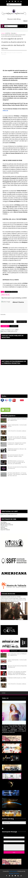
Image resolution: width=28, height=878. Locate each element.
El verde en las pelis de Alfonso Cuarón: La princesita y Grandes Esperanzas (17, 438)
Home (2, 33)
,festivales (3, 54)
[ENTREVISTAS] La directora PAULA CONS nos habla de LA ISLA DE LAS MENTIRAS (16, 462)
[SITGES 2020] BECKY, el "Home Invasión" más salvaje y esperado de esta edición (17, 474)
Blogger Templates (14, 873)
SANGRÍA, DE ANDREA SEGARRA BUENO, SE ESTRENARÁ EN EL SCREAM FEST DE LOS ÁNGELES (17, 673)
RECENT (5, 650)
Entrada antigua (22, 321)
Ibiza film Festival (5, 529)
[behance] (18, 876)
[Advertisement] (14, 494)
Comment (23, 650)
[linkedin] (21, 1)
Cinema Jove (4, 526)
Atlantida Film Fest (5, 523)
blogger (5, 326)
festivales (13, 33)
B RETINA (8, 33)
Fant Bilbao (3, 522)
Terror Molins (4, 528)
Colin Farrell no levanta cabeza (17, 430)
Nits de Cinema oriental (7, 524)
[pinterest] (12, 1)
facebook (14, 326)
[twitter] (9, 1)
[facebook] (6, 1)
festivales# (14, 291)
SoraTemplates (13, 871)
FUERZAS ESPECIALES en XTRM (11, 597)
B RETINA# (8, 291)
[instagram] (18, 1)
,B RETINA (19, 52)
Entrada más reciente (7, 321)
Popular (14, 650)
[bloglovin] (15, 1)
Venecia (3, 527)
